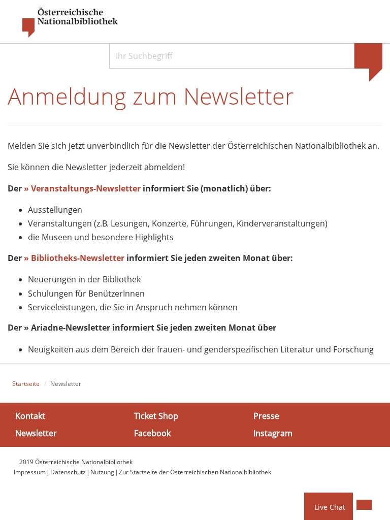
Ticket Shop (156, 415)
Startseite (26, 383)
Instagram (272, 433)
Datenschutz (68, 472)
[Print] (364, 505)
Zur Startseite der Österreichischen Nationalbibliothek (195, 472)
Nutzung (102, 472)
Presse (266, 415)
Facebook (152, 433)
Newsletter (36, 433)
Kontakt (30, 415)
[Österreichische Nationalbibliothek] (65, 23)
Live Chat (329, 507)
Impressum (30, 472)
